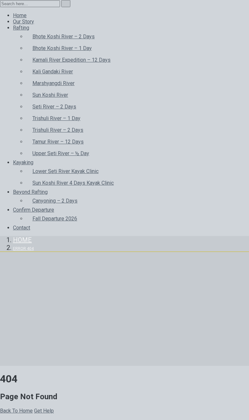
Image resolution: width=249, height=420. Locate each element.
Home (22, 240)
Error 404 (23, 248)
